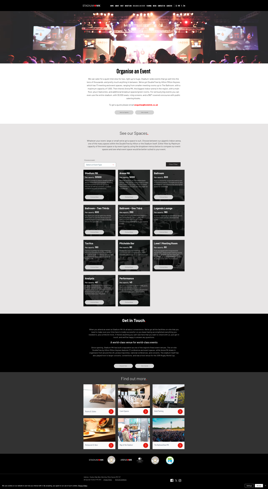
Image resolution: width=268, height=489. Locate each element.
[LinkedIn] (184, 6)
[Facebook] (179, 6)
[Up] (111, 411)
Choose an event (89, 160)
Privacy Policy (82, 486)
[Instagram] (176, 6)
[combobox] (100, 164)
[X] (182, 6)
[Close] (265, 485)
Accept (259, 486)
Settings (249, 486)
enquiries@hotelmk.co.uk (146, 105)
